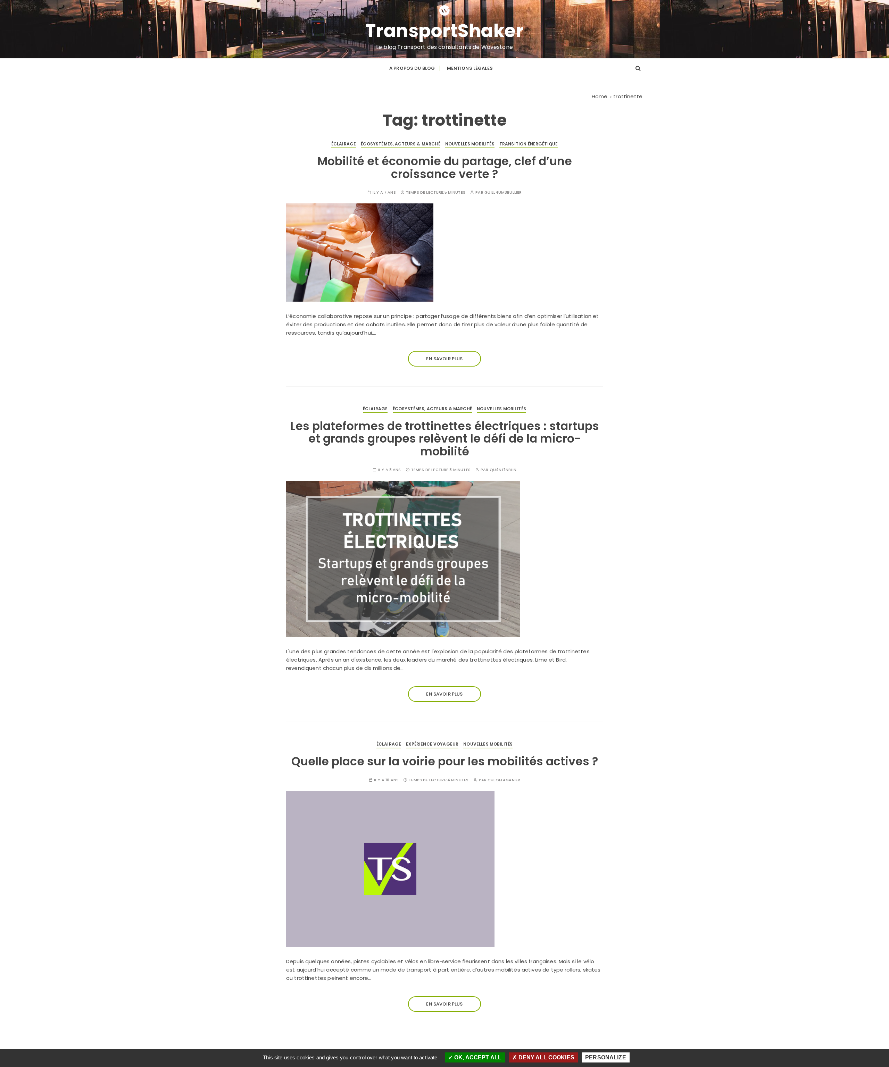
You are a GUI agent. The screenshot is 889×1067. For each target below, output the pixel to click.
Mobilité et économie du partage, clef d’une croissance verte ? (444, 167)
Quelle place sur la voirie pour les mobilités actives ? (444, 761)
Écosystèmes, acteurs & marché (400, 144)
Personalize (605, 1057)
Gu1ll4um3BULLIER (503, 192)
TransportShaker (444, 31)
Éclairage (343, 144)
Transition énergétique (528, 144)
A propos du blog (412, 68)
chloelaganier (504, 780)
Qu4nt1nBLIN (503, 470)
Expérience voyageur (432, 744)
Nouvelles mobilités (470, 144)
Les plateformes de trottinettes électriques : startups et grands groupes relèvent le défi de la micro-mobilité (444, 439)
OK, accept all (477, 1057)
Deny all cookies (545, 1057)
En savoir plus (444, 358)
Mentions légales (470, 68)
